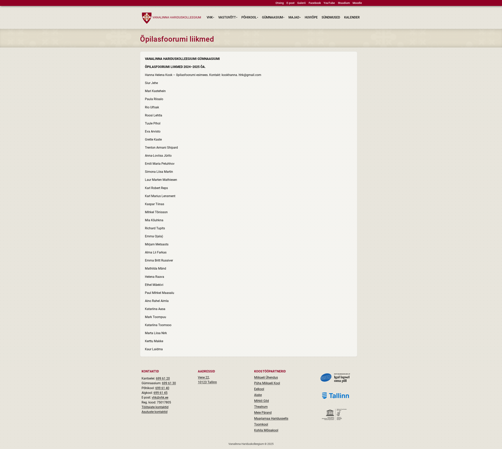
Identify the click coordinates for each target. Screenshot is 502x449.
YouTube (329, 3)
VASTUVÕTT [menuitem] (226, 18)
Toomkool (261, 424)
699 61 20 (163, 378)
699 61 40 (162, 388)
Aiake (258, 395)
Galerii (301, 3)
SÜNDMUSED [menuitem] (331, 17)
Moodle (357, 3)
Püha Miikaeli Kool (267, 383)
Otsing (280, 3)
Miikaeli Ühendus (266, 377)
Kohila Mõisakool (266, 430)
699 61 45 (160, 393)
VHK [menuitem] (209, 18)
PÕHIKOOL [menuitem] (247, 18)
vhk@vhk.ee (160, 397)
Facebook (315, 3)
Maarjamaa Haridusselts (271, 418)
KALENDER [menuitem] (352, 17)
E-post (290, 3)
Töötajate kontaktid (155, 407)
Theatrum (261, 407)
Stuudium (344, 3)
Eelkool (259, 389)
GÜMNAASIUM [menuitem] (271, 18)
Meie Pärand (263, 412)
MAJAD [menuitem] (293, 18)
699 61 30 (169, 383)
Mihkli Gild (261, 401)
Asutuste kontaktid (154, 412)
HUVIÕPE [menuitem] (311, 17)
